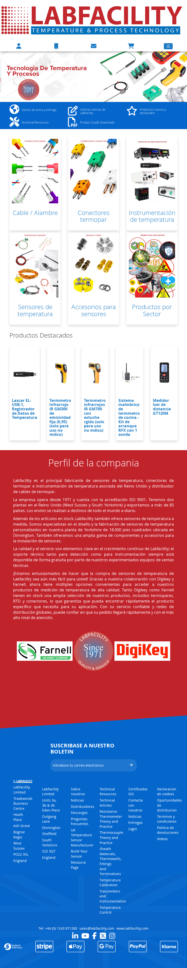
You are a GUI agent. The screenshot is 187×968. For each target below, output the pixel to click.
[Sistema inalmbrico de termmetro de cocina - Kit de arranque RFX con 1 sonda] (129, 373)
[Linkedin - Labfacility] (75, 935)
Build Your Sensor (79, 854)
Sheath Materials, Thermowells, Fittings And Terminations (110, 861)
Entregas (135, 822)
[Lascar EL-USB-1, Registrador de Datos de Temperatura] (24, 373)
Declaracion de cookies (166, 791)
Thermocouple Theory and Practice (111, 837)
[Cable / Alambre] (35, 171)
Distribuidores (82, 806)
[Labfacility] (92, 20)
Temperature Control (110, 910)
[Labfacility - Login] (18, 46)
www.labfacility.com (132, 928)
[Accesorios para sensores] (93, 265)
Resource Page (78, 865)
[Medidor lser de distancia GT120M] (164, 373)
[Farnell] (45, 651)
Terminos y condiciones (167, 819)
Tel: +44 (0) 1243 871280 (57, 928)
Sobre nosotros (78, 791)
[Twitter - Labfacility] (103, 935)
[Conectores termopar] (93, 171)
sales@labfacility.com (96, 928)
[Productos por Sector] (152, 265)
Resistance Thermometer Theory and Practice (111, 819)
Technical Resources (108, 791)
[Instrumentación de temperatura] (152, 171)
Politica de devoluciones (167, 830)
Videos (162, 838)
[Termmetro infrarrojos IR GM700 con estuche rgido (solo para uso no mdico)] (95, 373)
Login (132, 829)
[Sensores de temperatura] (35, 265)
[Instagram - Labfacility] (112, 935)
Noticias (77, 800)
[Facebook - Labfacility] (94, 935)
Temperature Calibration (110, 882)
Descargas (79, 812)
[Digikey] (142, 651)
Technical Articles (107, 803)
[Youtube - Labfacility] (85, 935)
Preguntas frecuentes (79, 821)
